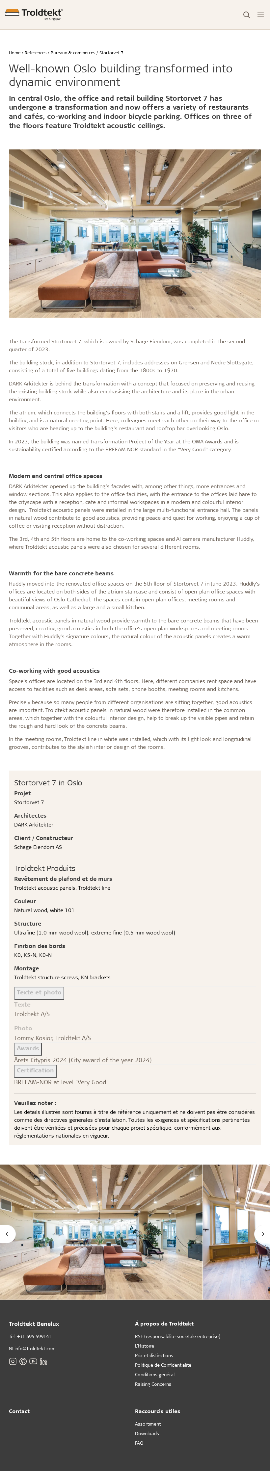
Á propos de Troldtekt (164, 1323)
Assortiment (148, 1424)
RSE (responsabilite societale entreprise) (177, 1336)
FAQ (139, 1443)
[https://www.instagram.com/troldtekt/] (13, 1361)
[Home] (34, 14)
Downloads (147, 1433)
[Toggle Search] (246, 14)
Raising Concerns (153, 1384)
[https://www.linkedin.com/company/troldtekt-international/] (43, 1361)
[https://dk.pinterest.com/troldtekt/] (23, 1361)
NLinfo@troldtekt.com (32, 1348)
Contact (19, 1410)
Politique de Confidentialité (163, 1365)
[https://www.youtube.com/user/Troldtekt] (33, 1361)
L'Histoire (144, 1346)
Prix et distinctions (154, 1355)
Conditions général (155, 1374)
